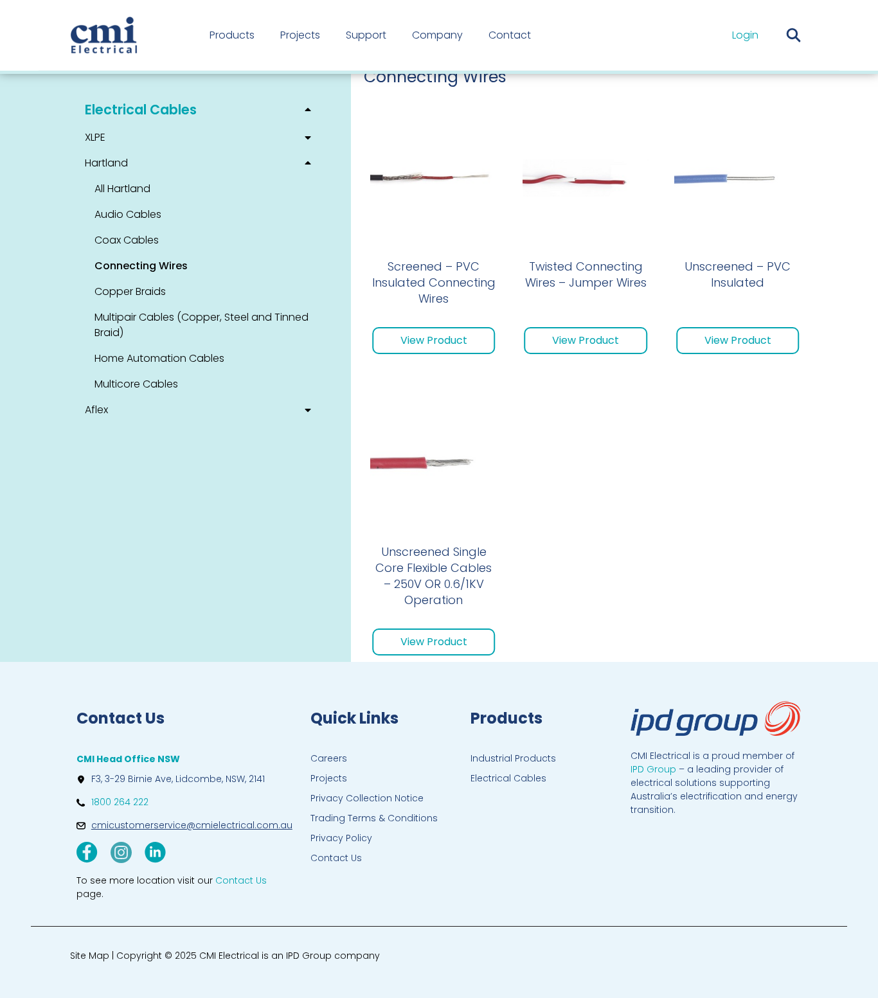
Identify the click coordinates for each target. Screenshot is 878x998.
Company (437, 35)
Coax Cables (126, 240)
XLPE (95, 137)
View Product (433, 340)
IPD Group (653, 769)
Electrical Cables (141, 109)
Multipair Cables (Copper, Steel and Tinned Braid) (201, 325)
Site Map (89, 955)
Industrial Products (513, 758)
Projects (300, 35)
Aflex (96, 409)
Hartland (106, 163)
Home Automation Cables (159, 358)
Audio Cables (127, 214)
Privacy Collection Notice (367, 798)
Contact (509, 35)
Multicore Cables (136, 384)
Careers (328, 758)
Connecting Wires (141, 265)
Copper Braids (130, 291)
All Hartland (122, 188)
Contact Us (336, 857)
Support (366, 35)
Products (232, 35)
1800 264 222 (119, 802)
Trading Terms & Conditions (374, 818)
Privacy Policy (341, 838)
